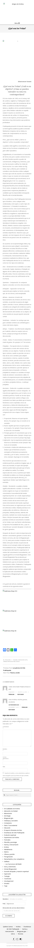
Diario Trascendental (10, 825)
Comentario (5, 727)
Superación (7, 874)
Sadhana (6, 861)
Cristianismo (8, 823)
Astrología (7, 816)
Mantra (6, 852)
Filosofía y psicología (10, 842)
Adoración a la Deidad (10, 811)
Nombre (5, 749)
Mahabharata (8, 849)
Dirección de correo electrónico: (14, 908)
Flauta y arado (15, 673)
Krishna (6, 847)
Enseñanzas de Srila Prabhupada (14, 833)
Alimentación (8, 813)
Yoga (5, 886)
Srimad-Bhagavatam (9, 661)
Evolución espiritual (10, 835)
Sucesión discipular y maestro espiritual (16, 871)
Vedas (18, 661)
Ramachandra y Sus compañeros (14, 859)
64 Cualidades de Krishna (12, 809)
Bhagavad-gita (22, 660)
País (4, 903)
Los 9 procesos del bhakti (13, 864)
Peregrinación (8, 857)
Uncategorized (8, 881)
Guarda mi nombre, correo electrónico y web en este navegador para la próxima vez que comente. (16, 774)
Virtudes (6, 883)
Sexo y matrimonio (10, 867)
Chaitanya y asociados (11, 821)
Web (4, 766)
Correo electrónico (5, 758)
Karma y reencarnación (11, 845)
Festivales (7, 840)
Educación (7, 828)
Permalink (11, 694)
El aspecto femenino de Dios (13, 830)
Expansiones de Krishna (11, 837)
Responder (20, 694)
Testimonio (7, 879)
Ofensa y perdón (9, 854)
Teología (8, 660)
